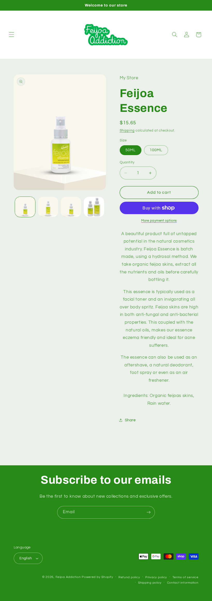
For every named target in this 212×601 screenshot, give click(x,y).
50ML (130, 150)
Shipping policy (150, 582)
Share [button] (130, 420)
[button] (11, 35)
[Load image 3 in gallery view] (71, 207)
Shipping (127, 130)
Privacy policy (156, 577)
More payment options (159, 220)
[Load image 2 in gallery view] (48, 207)
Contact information (183, 582)
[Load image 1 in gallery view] (25, 207)
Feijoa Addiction (68, 577)
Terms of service (185, 577)
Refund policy (129, 577)
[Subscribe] (149, 512)
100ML (156, 150)
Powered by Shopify (97, 577)
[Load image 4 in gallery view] (94, 207)
